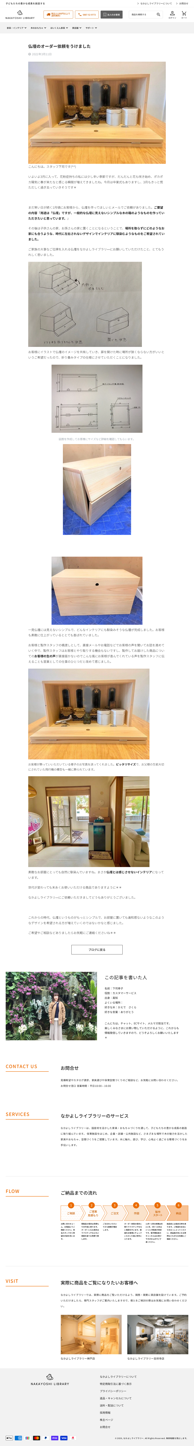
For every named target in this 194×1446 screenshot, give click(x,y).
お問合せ (183, 3)
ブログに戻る (97, 950)
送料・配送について (112, 1405)
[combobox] (146, 14)
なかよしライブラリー (133, 1438)
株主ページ (106, 1420)
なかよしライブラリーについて (156, 3)
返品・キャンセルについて (116, 1398)
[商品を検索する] (158, 14)
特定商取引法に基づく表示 (116, 1384)
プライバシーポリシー (113, 1391)
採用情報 (105, 1412)
